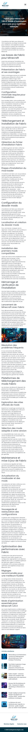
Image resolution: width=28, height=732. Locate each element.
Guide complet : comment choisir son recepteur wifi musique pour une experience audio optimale (17, 676)
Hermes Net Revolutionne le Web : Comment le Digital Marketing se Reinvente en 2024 (17, 685)
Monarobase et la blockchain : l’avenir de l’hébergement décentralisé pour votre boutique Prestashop (18, 657)
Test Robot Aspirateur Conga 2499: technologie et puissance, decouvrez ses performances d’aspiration (17, 666)
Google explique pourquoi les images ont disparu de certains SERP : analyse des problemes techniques (17, 695)
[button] (25, 4)
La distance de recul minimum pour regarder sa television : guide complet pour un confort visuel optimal (17, 704)
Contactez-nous (22, 724)
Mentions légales (9, 724)
